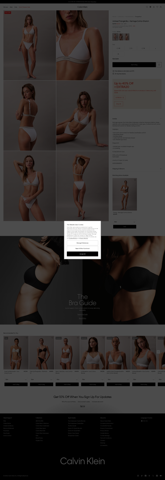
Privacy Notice (84, 238)
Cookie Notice (73, 238)
